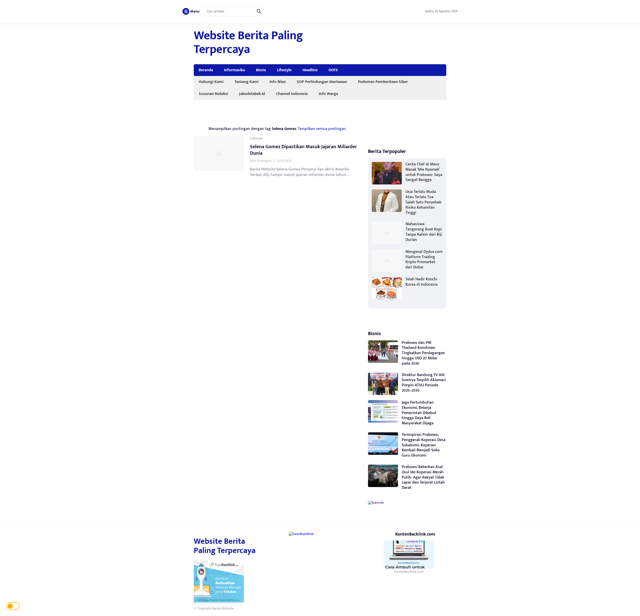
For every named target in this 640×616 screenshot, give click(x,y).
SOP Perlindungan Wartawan (322, 81)
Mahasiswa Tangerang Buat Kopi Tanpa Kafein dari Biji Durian (424, 232)
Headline (310, 70)
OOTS (333, 70)
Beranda (206, 70)
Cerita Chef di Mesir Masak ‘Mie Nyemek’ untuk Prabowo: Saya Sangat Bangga (424, 172)
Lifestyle (284, 70)
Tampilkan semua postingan (322, 128)
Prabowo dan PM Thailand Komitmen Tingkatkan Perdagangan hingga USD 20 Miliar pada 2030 (423, 353)
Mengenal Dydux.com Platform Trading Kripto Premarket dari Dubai (424, 259)
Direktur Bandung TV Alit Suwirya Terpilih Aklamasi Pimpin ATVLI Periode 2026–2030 (424, 383)
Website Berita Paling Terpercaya (248, 42)
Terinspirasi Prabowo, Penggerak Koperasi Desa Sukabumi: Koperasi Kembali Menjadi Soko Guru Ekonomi (424, 445)
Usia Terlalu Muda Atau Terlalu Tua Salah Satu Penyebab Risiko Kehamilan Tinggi (424, 202)
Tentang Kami (246, 81)
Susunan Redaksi (213, 93)
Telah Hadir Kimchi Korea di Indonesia (422, 282)
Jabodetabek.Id (252, 93)
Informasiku (234, 70)
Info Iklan (278, 81)
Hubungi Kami (211, 81)
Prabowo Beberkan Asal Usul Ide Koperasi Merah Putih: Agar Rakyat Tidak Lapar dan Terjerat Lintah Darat (423, 477)
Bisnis (261, 70)
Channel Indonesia (292, 93)
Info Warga (328, 93)
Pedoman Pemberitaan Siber (383, 81)
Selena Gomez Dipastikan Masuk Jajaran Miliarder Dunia (303, 149)
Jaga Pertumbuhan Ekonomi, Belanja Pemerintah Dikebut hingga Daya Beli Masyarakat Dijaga (419, 413)
